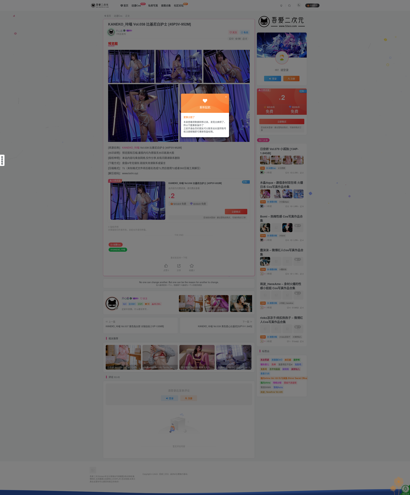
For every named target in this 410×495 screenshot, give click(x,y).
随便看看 (2, 160)
